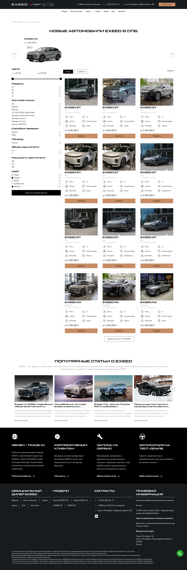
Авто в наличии (30, 500)
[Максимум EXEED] (26, 4)
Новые (68, 71)
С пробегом (81, 71)
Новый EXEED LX (81, 500)
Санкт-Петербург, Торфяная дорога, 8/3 (115, 510)
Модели (15, 500)
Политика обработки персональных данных (155, 500)
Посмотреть (21, 476)
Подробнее (81, 136)
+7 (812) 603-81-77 (106, 500)
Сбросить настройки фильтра (36, 193)
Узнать (60, 476)
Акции (14, 505)
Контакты (35, 505)
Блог (24, 505)
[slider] (12, 78)
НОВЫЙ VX (58, 505)
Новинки (170, 71)
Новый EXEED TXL (61, 500)
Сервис (45, 500)
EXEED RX (71, 505)
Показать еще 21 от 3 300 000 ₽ (119, 339)
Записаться (106, 476)
